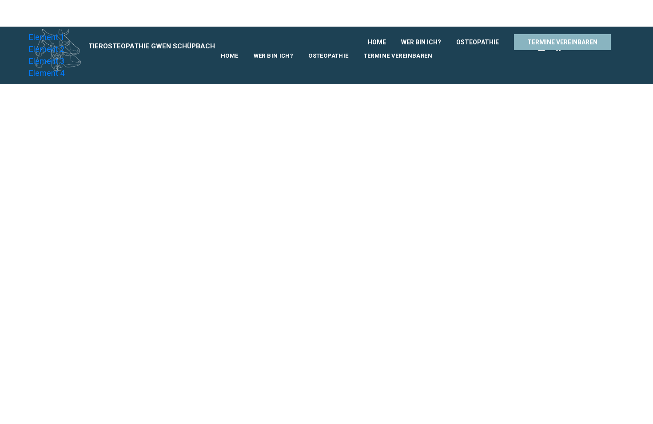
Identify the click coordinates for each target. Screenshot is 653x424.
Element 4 (46, 73)
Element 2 (46, 49)
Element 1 (46, 37)
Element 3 (46, 61)
